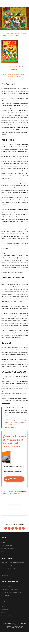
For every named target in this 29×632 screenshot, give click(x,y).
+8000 (3, 607)
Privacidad (15, 626)
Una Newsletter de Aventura (8, 549)
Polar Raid (3, 613)
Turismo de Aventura (6, 545)
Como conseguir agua (6, 596)
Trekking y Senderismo (7, 35)
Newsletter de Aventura (7, 616)
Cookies (21, 626)
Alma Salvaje (4, 572)
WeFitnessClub (5, 610)
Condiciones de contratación (14, 628)
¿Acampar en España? (6, 586)
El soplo (6, 3)
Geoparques (4, 575)
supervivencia (19, 493)
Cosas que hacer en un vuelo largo (9, 589)
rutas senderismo (10, 493)
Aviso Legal (8, 626)
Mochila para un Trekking (7, 566)
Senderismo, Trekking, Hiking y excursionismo (12, 563)
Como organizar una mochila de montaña (11, 592)
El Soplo (15, 623)
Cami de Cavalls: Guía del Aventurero (10, 569)
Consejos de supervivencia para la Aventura (13, 33)
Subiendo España (16, 408)
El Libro (3, 542)
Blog (2, 552)
